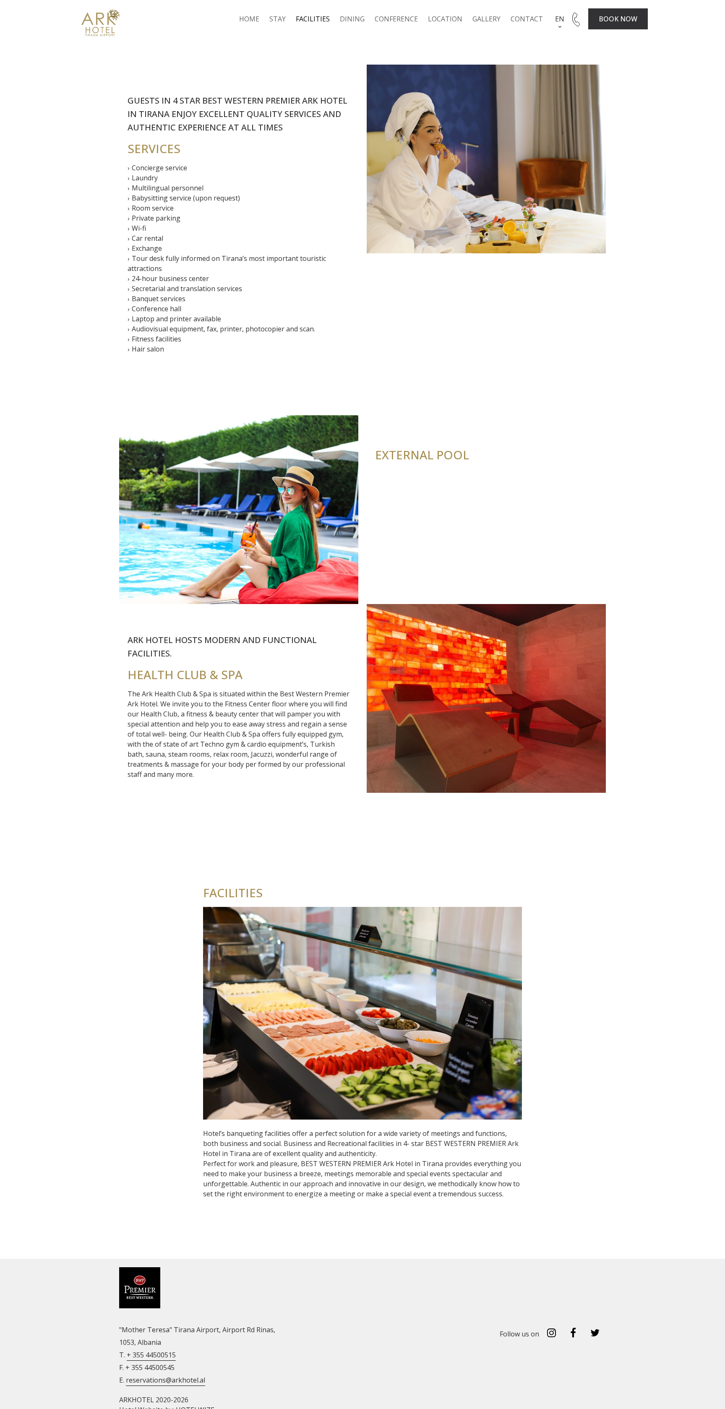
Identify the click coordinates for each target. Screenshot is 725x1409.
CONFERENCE (396, 18)
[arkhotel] (99, 23)
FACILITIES (313, 18)
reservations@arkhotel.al (165, 1380)
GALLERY (486, 18)
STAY (277, 18)
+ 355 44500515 (151, 1355)
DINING (352, 18)
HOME (249, 18)
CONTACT (527, 18)
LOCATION (445, 18)
